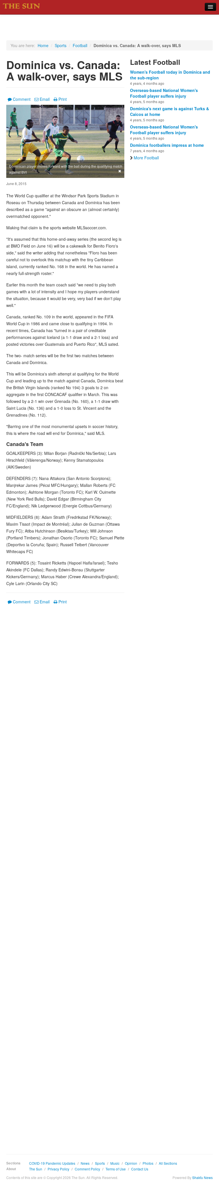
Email (45, 99)
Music (114, 1163)
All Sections (168, 1163)
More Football (146, 157)
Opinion (131, 1163)
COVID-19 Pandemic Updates (52, 1163)
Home (43, 45)
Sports (60, 45)
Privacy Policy (58, 1168)
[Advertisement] (65, 875)
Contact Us (139, 1168)
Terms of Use (116, 1168)
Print (62, 99)
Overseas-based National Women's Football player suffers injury (164, 93)
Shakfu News (202, 1177)
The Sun (35, 1168)
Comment (22, 99)
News (85, 1163)
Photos (148, 1163)
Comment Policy (87, 1168)
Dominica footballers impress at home (167, 145)
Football (80, 45)
